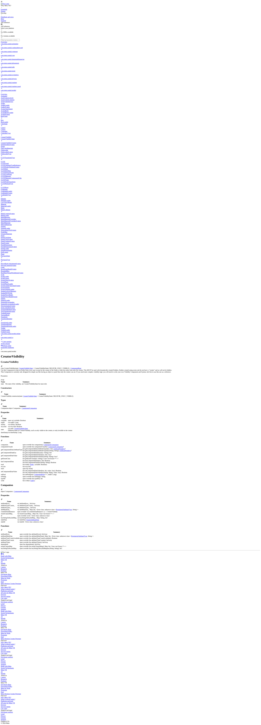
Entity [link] (32, 464)
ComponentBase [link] (76, 368)
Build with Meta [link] (6, 556)
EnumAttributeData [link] (32, 520)
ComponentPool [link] (39, 474)
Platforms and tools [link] (7, 591)
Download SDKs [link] (6, 576)
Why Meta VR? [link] (6, 587)
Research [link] (4, 569)
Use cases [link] (4, 598)
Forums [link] (3, 607)
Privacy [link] (3, 606)
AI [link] (2, 561)
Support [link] (3, 609)
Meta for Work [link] (5, 578)
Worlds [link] (3, 563)
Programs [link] (4, 580)
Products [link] (3, 571)
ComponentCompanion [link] (29, 408)
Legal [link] (2, 604)
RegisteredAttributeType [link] (64, 509)
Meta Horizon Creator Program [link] (11, 583)
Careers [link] (3, 567)
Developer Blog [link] (6, 574)
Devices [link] (3, 594)
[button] (130, 2)
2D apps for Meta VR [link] (8, 593)
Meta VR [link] (4, 560)
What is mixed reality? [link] (8, 589)
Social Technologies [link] (7, 558)
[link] (5, 4)
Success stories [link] (5, 596)
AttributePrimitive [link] (59, 449)
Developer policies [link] (7, 602)
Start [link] (2, 582)
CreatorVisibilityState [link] (26, 368)
